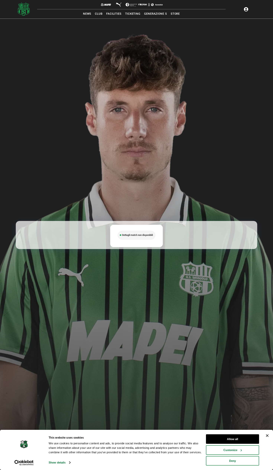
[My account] (246, 9)
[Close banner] (267, 435)
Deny (232, 460)
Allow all (232, 439)
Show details (57, 462)
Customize (230, 450)
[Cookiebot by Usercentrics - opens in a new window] (24, 463)
